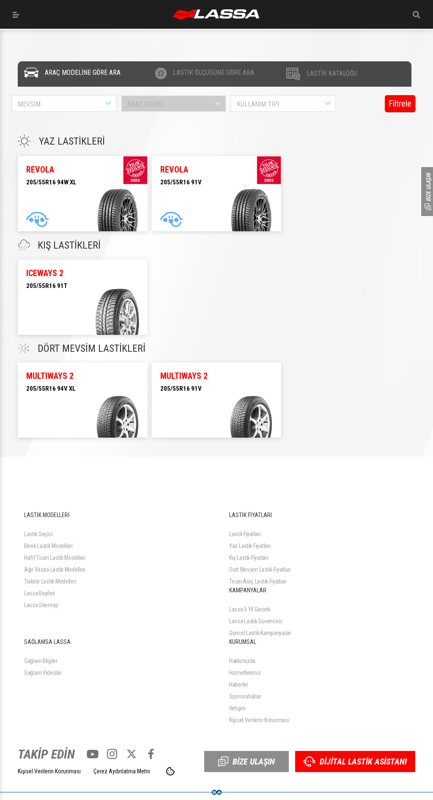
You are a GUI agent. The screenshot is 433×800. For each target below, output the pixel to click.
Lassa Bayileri (39, 593)
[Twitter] (131, 754)
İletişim (237, 708)
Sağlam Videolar (43, 672)
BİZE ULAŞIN (254, 761)
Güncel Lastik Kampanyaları (260, 633)
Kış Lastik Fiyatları (248, 557)
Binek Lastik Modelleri (48, 545)
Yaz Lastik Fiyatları (249, 545)
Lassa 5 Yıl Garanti (250, 609)
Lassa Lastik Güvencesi (255, 621)
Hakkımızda (242, 661)
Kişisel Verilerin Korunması (259, 720)
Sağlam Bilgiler (41, 661)
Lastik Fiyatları (245, 534)
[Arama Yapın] (416, 15)
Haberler (238, 684)
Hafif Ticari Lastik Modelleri (54, 557)
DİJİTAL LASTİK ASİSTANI (363, 761)
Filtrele (400, 104)
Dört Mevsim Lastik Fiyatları (259, 569)
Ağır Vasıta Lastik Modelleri (54, 569)
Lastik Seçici (38, 534)
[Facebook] (151, 754)
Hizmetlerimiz (244, 672)
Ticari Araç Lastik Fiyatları (257, 581)
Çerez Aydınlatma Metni (121, 771)
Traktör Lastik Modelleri (50, 581)
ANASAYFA (216, 14)
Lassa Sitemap (41, 605)
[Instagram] (112, 754)
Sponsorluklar (245, 696)
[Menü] (16, 15)
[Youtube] (92, 754)
